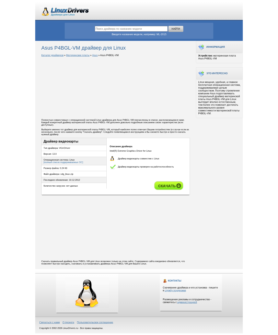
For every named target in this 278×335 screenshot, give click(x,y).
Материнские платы (78, 55)
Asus (95, 55)
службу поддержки (175, 290)
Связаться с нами (49, 322)
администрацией (187, 302)
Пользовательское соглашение (95, 322)
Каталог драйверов (52, 55)
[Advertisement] (115, 88)
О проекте (68, 322)
